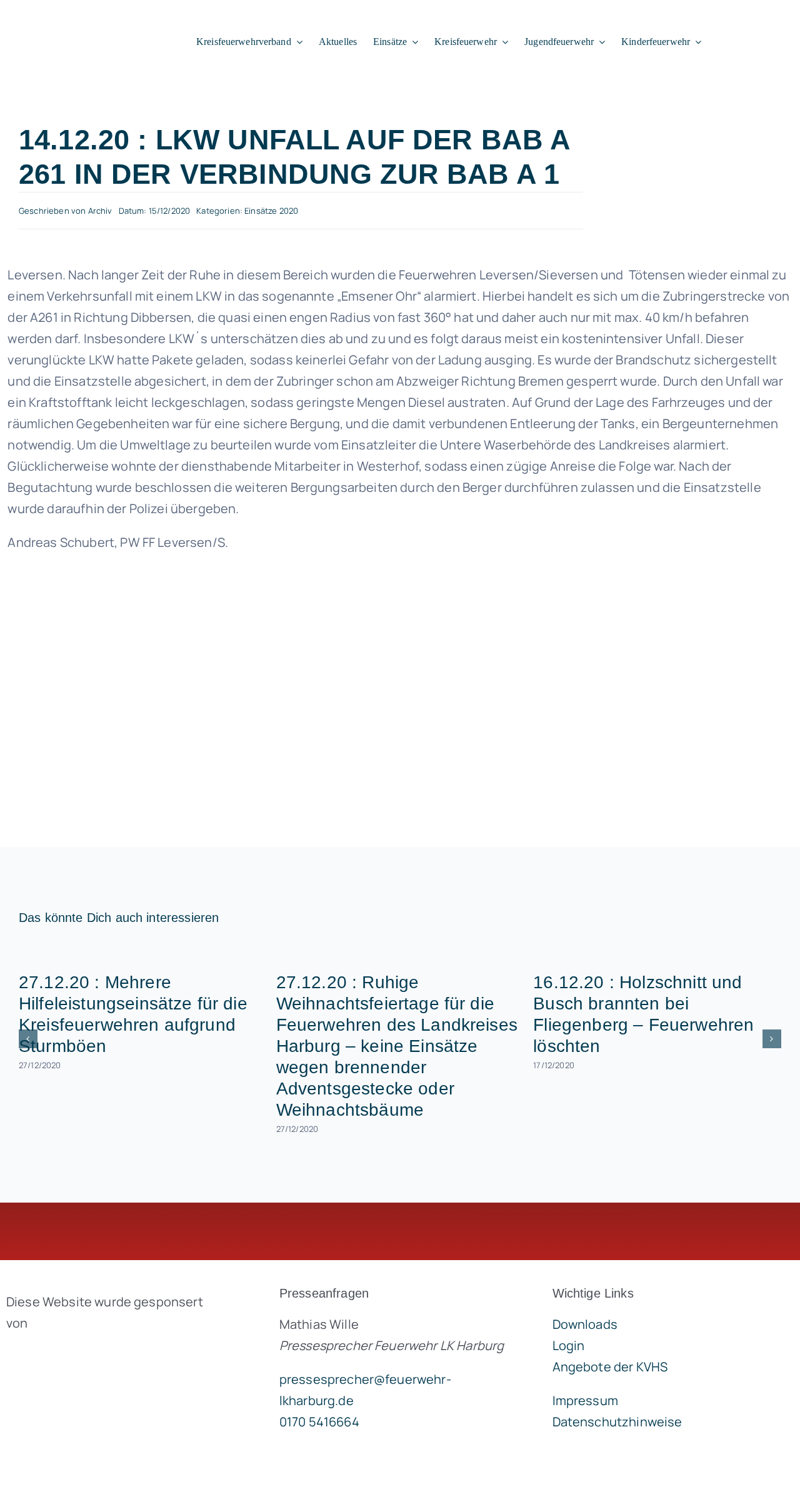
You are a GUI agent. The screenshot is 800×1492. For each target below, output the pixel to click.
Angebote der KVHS (610, 1366)
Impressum (585, 1400)
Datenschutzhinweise (617, 1421)
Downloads (585, 1324)
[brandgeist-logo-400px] (100, 1352)
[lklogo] (82, 22)
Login (568, 1345)
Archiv (100, 210)
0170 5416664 (319, 1421)
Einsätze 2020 (271, 210)
